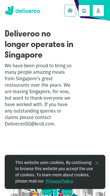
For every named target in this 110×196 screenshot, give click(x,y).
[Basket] (70, 10)
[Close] (97, 163)
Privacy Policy (59, 181)
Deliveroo (22, 10)
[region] (55, 172)
